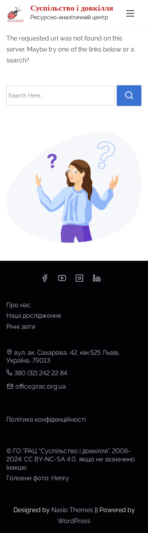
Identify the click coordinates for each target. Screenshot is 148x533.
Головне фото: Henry (37, 478)
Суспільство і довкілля (71, 8)
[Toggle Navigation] (130, 13)
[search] (129, 95)
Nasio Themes (73, 510)
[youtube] (62, 280)
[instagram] (79, 280)
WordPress (74, 521)
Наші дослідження (33, 315)
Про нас (18, 305)
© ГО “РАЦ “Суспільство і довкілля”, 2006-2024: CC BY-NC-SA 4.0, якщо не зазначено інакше (70, 459)
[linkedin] (97, 280)
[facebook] (45, 280)
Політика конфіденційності (46, 419)
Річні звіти (21, 326)
